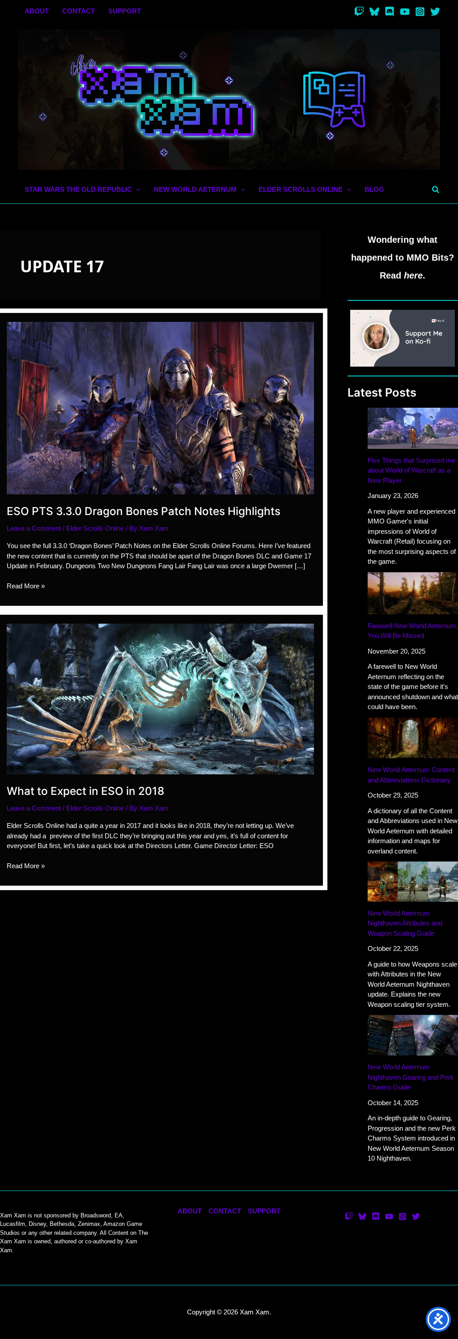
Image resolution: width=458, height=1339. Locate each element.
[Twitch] (359, 12)
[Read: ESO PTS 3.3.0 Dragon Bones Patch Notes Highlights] (160, 407)
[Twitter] (435, 12)
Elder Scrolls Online (95, 528)
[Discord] (389, 12)
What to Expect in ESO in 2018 (85, 791)
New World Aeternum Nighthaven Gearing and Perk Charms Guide (411, 1077)
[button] (136, 190)
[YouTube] (405, 12)
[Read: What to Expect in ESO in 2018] (160, 698)
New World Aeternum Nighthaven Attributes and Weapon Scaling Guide (405, 923)
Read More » (26, 586)
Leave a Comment (34, 528)
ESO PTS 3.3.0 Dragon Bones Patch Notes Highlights (143, 511)
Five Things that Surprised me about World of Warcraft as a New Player (411, 470)
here (413, 275)
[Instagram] (420, 12)
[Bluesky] (374, 12)
